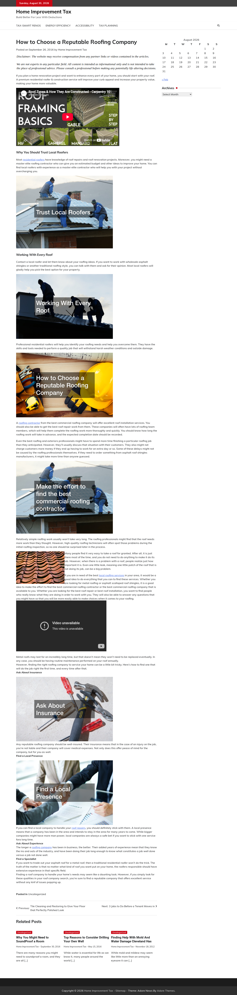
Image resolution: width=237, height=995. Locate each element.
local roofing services (111, 575)
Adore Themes (166, 990)
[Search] (218, 25)
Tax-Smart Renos (28, 25)
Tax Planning (108, 25)
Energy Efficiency (58, 25)
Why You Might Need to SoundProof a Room (32, 939)
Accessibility (84, 25)
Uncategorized (37, 894)
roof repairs (78, 827)
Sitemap (120, 990)
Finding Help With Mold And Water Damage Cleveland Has (131, 939)
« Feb (165, 79)
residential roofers (33, 159)
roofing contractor (29, 422)
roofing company (42, 847)
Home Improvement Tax (43, 12)
